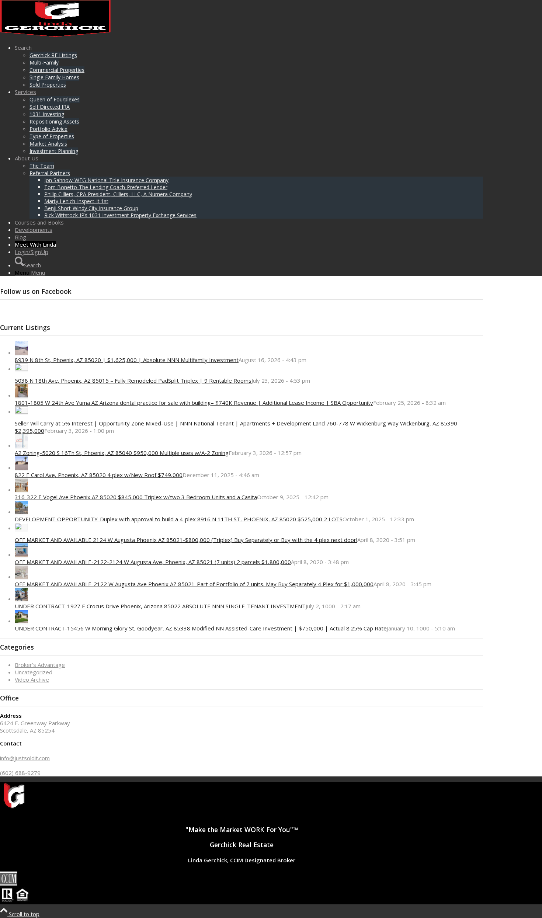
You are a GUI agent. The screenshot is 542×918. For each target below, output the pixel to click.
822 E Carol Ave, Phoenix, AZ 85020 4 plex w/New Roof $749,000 (99, 475)
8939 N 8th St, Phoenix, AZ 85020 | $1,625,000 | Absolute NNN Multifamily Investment (127, 360)
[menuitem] (249, 66)
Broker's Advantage (40, 664)
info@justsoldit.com (25, 758)
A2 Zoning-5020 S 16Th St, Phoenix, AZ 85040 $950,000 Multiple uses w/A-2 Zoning (122, 452)
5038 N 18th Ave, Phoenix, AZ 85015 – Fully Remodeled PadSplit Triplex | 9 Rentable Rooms (133, 380)
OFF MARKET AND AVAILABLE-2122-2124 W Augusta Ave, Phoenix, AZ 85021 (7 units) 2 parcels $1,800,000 (153, 562)
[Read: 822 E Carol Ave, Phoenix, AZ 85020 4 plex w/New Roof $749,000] (21, 467)
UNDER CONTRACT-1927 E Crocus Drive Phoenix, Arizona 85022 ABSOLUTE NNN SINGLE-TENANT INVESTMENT (160, 606)
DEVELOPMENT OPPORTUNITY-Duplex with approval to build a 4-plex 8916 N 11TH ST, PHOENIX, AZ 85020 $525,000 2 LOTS (179, 519)
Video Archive (32, 679)
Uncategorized (33, 672)
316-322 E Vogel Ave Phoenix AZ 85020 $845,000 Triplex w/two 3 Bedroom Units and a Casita (136, 497)
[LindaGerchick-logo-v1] (55, 34)
